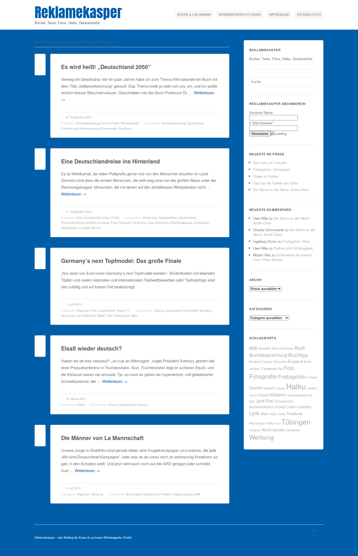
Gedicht (269, 387)
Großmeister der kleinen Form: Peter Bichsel (282, 257)
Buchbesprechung (88, 123)
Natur (273, 414)
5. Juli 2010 (73, 488)
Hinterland (139, 222)
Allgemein (83, 310)
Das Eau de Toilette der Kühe (275, 183)
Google (280, 388)
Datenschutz (309, 14)
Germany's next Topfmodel (78, 315)
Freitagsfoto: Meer (296, 241)
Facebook (269, 368)
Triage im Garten (265, 176)
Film (280, 369)
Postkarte (294, 413)
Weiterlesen (73, 194)
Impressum (279, 14)
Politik (115, 123)
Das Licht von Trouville (270, 162)
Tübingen (296, 421)
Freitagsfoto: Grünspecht (271, 169)
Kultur (106, 217)
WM (197, 494)
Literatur (305, 406)
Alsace (112, 405)
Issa (252, 401)
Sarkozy (142, 405)
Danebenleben (168, 217)
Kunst (280, 406)
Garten (255, 387)
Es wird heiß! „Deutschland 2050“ (106, 67)
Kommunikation (261, 406)
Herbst (311, 388)
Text (277, 423)
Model (101, 315)
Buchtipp (298, 354)
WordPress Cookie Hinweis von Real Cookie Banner (49, 553)
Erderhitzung (69, 128)
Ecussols (280, 361)
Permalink (40, 60)
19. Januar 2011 (76, 398)
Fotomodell (190, 310)
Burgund (255, 361)
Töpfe (133, 315)
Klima (105, 123)
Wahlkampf (68, 228)
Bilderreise (150, 217)
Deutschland (195, 123)
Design (268, 361)
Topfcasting (121, 315)
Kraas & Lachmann (194, 14)
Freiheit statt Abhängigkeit (293, 248)
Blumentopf (133, 494)
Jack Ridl (264, 401)
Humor (121, 310)
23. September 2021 (79, 117)
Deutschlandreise (72, 222)
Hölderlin (277, 394)
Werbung (97, 494)
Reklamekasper (78, 12)
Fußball (165, 494)
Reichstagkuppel (181, 222)
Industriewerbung (300, 395)
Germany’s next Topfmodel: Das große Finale (121, 261)
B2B (253, 348)
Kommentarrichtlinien (240, 14)
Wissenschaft (130, 123)
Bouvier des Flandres (276, 348)
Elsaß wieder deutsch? (91, 348)
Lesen (291, 406)
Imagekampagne (182, 494)
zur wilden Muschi (89, 228)
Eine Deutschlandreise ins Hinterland (110, 161)
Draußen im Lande (97, 222)
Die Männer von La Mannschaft (102, 438)
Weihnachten (274, 429)
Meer (265, 413)
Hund (263, 395)
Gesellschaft (92, 217)
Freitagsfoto (292, 376)
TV (129, 310)
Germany (205, 310)
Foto (79, 217)
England (295, 361)
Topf (109, 315)
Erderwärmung (89, 128)
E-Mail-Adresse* (261, 122)
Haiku (296, 385)
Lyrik (254, 412)
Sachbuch (125, 128)
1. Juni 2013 (74, 304)
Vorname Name (261, 112)
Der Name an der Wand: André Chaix (281, 189)
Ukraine (255, 430)
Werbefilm (293, 430)
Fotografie (124, 222)
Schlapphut (201, 222)
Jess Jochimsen (158, 222)
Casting (159, 310)
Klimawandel (108, 128)
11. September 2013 (79, 211)
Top (314, 530)
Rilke (270, 423)
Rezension (257, 423)
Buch (300, 347)
